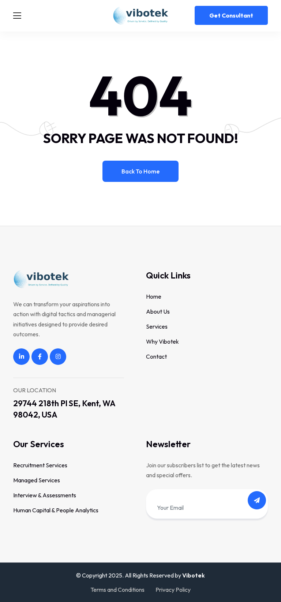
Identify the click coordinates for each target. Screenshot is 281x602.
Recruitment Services (40, 465)
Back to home (140, 171)
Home (153, 296)
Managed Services (36, 480)
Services (157, 326)
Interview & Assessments (44, 495)
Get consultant (231, 15)
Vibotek (193, 575)
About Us (158, 311)
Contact (156, 356)
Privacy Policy (173, 589)
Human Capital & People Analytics (55, 510)
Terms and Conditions (117, 589)
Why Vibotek (162, 341)
